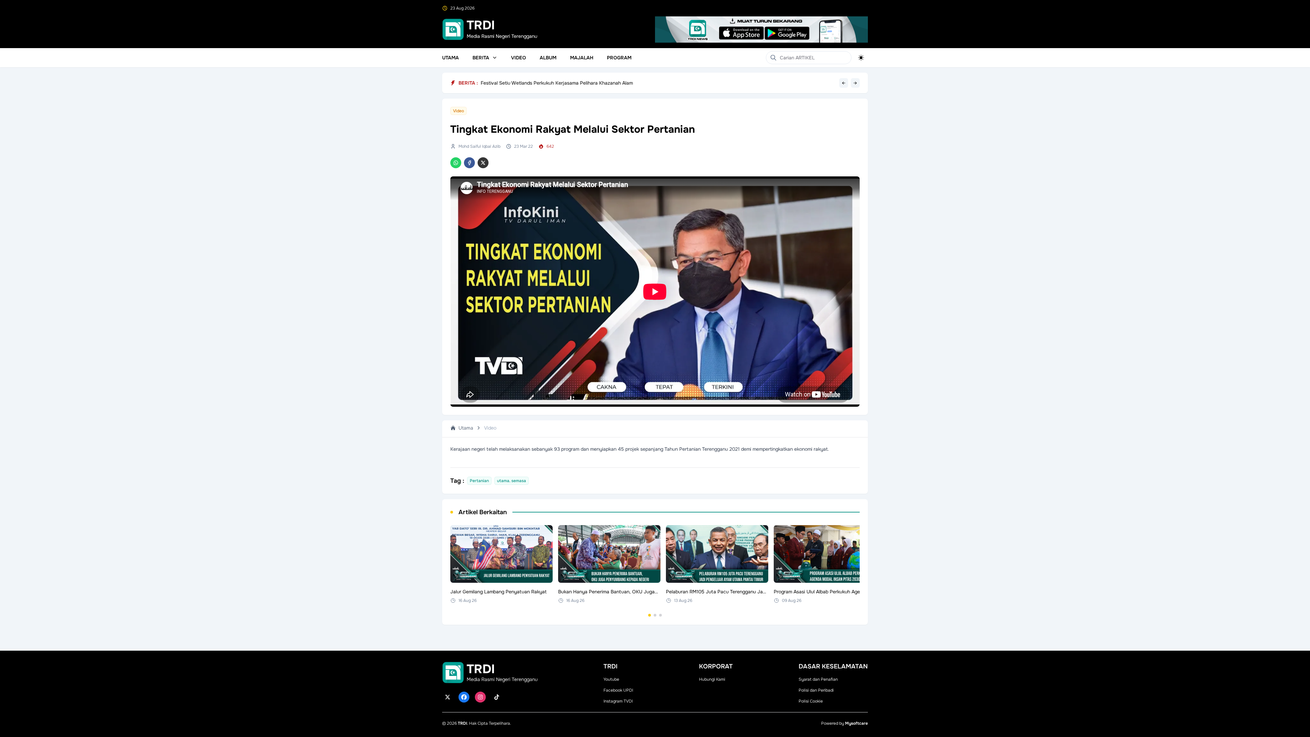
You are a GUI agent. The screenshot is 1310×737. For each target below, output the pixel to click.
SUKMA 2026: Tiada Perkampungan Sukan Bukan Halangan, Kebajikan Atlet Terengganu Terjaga (587, 81)
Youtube (611, 679)
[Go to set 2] (655, 615)
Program (619, 58)
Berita (480, 58)
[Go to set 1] (649, 615)
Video (518, 58)
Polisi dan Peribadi (816, 690)
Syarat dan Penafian (818, 679)
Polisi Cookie (811, 701)
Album (548, 58)
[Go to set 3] (660, 615)
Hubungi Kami (712, 679)
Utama (450, 58)
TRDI (462, 723)
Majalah (581, 58)
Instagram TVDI (618, 701)
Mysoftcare (856, 723)
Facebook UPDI (618, 690)
